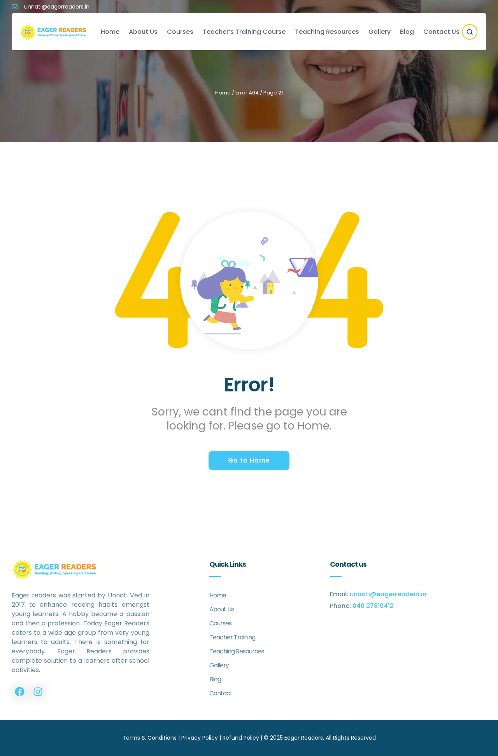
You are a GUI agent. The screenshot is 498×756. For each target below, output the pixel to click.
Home (223, 92)
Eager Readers (303, 738)
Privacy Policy (199, 738)
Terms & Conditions (150, 738)
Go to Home (249, 460)
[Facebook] (19, 692)
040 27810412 (373, 605)
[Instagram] (38, 692)
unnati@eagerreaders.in (388, 594)
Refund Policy (241, 738)
